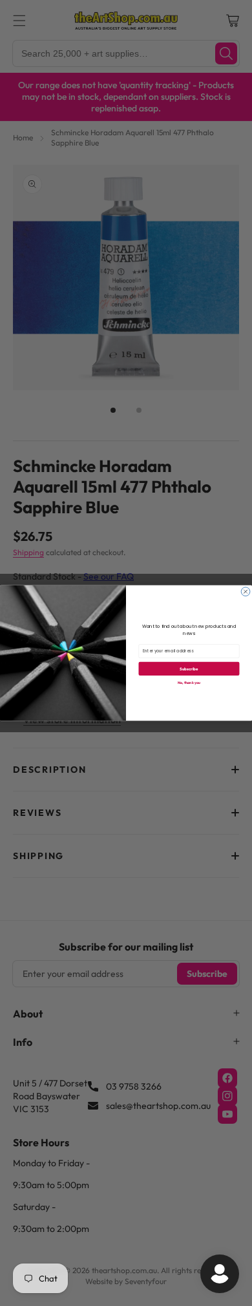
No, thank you (189, 682)
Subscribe (189, 668)
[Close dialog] (245, 591)
